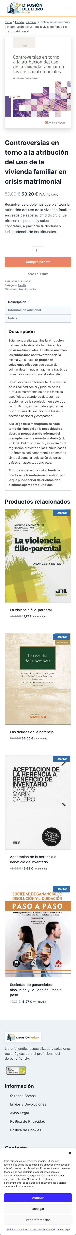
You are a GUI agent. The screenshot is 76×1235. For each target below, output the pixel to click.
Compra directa (38, 262)
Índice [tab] (12, 318)
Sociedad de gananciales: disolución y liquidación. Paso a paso (36, 990)
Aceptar (38, 1198)
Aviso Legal (63, 1229)
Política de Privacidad (42, 1229)
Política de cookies (17, 1229)
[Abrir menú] (67, 8)
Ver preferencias (38, 1220)
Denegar (38, 1209)
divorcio (22, 289)
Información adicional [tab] (24, 310)
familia (32, 289)
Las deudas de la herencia (32, 732)
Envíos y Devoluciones (28, 1104)
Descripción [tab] (17, 302)
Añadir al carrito (38, 273)
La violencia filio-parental (31, 610)
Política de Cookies (25, 1130)
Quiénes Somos (23, 1096)
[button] (70, 1153)
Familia (22, 285)
